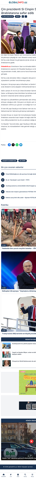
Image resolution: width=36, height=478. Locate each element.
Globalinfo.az (6, 66)
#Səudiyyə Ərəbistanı (9, 160)
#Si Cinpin (22, 160)
